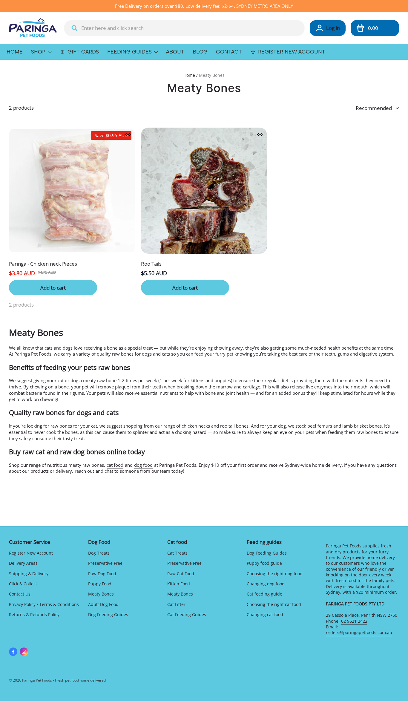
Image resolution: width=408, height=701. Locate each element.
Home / (190, 75)
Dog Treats (99, 553)
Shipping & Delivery (28, 573)
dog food (143, 465)
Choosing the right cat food (274, 604)
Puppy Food (99, 584)
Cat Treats (177, 553)
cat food (115, 465)
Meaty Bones (212, 75)
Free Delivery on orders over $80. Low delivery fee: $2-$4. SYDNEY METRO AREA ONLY (204, 6)
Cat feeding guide (264, 594)
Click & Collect (23, 584)
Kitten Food (178, 584)
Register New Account (31, 553)
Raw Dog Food (102, 573)
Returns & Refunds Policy (34, 614)
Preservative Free (105, 563)
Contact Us (19, 594)
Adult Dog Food (103, 604)
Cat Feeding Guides (186, 614)
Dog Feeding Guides (108, 614)
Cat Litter (176, 604)
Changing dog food (266, 584)
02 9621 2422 (354, 621)
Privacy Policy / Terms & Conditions (44, 604)
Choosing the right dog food (275, 573)
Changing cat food (265, 614)
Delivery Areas (23, 563)
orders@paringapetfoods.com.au (359, 632)
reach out (84, 471)
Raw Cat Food (180, 573)
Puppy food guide (264, 563)
